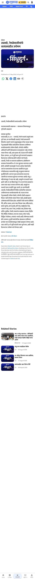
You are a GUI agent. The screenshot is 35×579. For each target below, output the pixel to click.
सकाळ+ (31, 577)
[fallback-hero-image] (7, 336)
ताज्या (11, 6)
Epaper (5, 6)
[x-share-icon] (7, 79)
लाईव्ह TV (25, 577)
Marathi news (12, 246)
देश (27, 6)
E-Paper (10, 577)
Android (12, 258)
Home (3, 577)
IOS (19, 258)
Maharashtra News (12, 248)
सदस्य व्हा (9, 232)
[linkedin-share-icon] (14, 79)
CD (2, 71)
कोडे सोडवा (14, 236)
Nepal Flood (19, 6)
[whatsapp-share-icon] (3, 79)
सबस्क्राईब (23, 2)
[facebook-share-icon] (10, 79)
